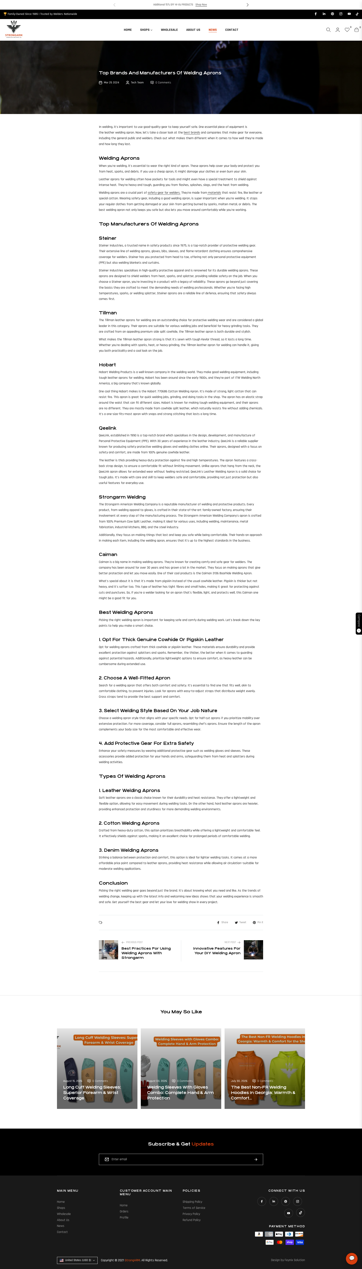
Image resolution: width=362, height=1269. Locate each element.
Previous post (134, 942)
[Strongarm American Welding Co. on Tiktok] (357, 14)
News (60, 1226)
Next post (230, 942)
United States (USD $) (78, 1260)
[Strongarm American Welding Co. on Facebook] (315, 14)
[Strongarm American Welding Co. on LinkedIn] (324, 14)
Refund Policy (191, 1220)
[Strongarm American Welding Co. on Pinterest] (332, 14)
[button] (247, 4)
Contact (62, 1232)
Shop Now (201, 4)
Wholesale (64, 1214)
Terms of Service (194, 1208)
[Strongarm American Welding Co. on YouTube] (349, 14)
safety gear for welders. (164, 193)
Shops (61, 1208)
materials (214, 193)
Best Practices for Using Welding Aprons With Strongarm (146, 952)
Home (61, 1202)
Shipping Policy (192, 1202)
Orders (124, 1211)
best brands (192, 132)
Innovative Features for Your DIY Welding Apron (216, 950)
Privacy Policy (191, 1214)
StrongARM (132, 1260)
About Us (63, 1220)
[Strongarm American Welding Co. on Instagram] (340, 14)
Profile (124, 1217)
